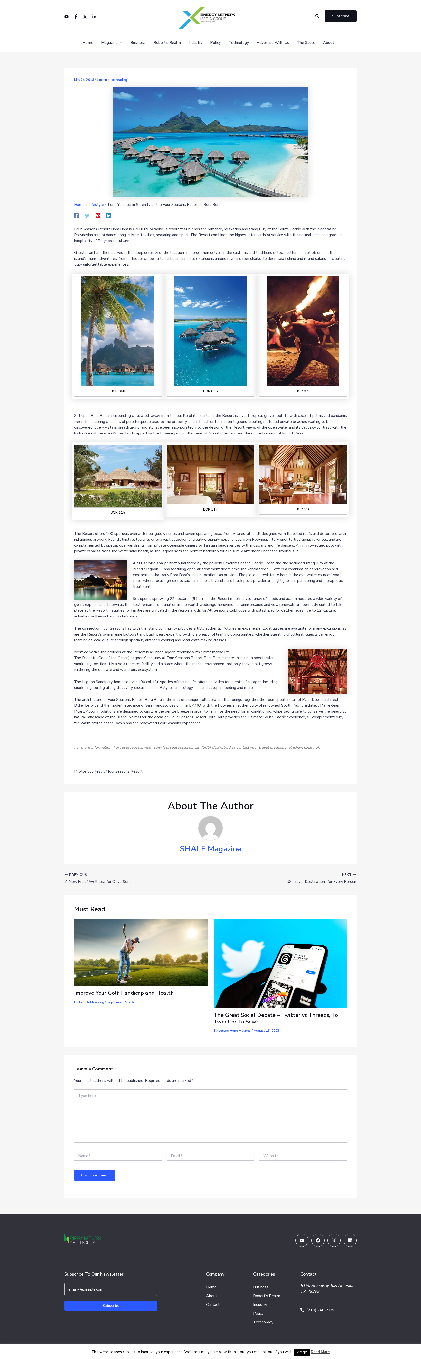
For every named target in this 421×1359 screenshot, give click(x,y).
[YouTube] (66, 16)
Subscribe (110, 1305)
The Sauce (306, 42)
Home (87, 42)
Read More (320, 1351)
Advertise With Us (273, 42)
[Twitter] (85, 16)
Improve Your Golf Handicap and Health (124, 993)
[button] (317, 16)
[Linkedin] (94, 16)
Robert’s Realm (167, 42)
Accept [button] (302, 1352)
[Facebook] (76, 16)
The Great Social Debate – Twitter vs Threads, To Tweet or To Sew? (276, 1018)
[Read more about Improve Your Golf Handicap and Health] (141, 952)
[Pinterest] (98, 215)
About (328, 42)
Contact (213, 1304)
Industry (195, 42)
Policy (215, 42)
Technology (239, 42)
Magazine (109, 42)
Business (138, 42)
